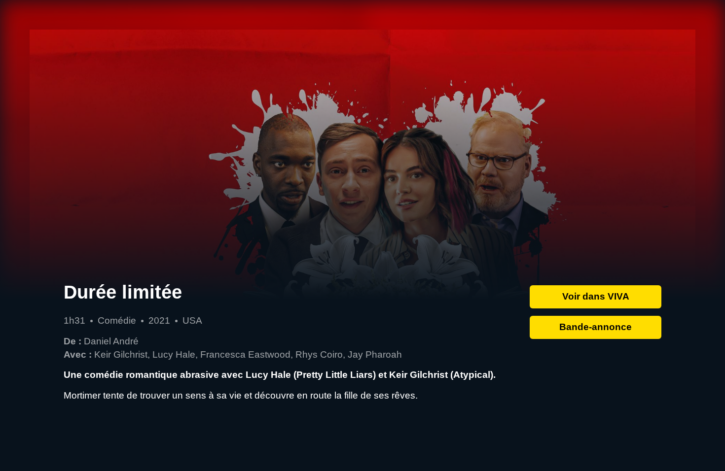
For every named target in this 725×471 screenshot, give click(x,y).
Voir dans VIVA (595, 296)
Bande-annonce (595, 327)
